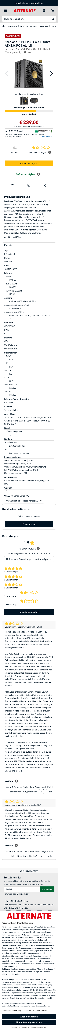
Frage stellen (29, 524)
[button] (6, 74)
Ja (41, 791)
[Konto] (44, 10)
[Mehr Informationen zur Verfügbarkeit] (38, 174)
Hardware (12, 26)
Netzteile (44, 26)
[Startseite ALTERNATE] (24, 10)
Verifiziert (9, 781)
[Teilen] (45, 185)
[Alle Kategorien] (5, 10)
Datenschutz (23, 893)
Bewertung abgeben (29, 611)
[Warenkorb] (53, 10)
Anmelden (47, 889)
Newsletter (41, 3)
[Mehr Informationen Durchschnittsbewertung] (49, 152)
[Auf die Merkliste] (12, 185)
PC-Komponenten (28, 26)
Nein (49, 791)
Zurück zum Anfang (29, 870)
